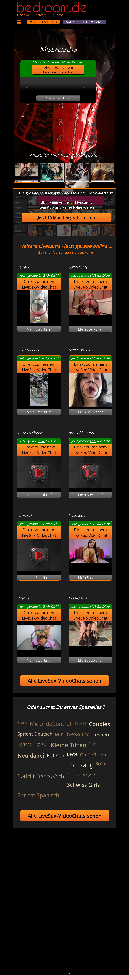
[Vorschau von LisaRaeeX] (90, 556)
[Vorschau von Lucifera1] (39, 569)
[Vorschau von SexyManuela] (39, 404)
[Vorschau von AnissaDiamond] (90, 486)
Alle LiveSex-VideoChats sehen (64, 680)
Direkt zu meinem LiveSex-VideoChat (58, 69)
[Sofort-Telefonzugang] (25, 20)
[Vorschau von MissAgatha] (90, 638)
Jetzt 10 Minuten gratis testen (66, 217)
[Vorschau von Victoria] (39, 652)
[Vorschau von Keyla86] (39, 321)
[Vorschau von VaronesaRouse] (39, 486)
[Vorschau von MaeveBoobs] (90, 390)
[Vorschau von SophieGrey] (90, 307)
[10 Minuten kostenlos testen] (23, 20)
